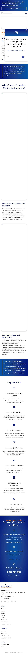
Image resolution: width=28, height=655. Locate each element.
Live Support (4, 622)
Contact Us (4, 620)
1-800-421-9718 (14, 572)
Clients (3, 611)
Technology (4, 633)
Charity (3, 613)
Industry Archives (5, 637)
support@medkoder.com (7, 596)
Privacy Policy (20, 652)
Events (3, 615)
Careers (3, 617)
